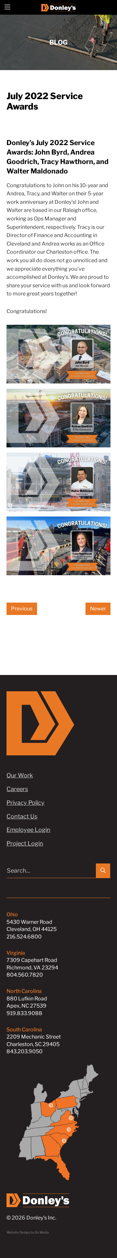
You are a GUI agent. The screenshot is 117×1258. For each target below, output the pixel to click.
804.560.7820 (24, 975)
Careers (17, 789)
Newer (98, 609)
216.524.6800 (24, 937)
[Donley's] (58, 7)
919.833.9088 (24, 1013)
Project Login (24, 843)
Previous (21, 609)
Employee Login (28, 829)
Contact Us (21, 816)
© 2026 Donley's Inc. (31, 1218)
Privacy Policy (25, 802)
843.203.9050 (24, 1051)
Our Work (19, 775)
